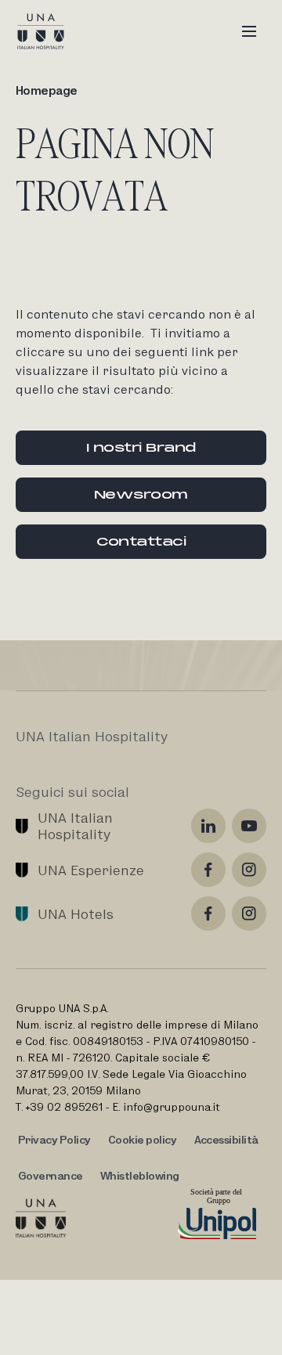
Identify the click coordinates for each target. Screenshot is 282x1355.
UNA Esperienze (91, 870)
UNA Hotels (76, 913)
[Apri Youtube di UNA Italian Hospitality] (249, 826)
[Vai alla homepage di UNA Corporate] (41, 1218)
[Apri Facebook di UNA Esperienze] (208, 869)
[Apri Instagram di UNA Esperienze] (249, 869)
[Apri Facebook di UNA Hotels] (208, 913)
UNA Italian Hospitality (77, 826)
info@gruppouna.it (171, 1107)
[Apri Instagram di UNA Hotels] (249, 913)
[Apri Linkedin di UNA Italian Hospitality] (208, 826)
